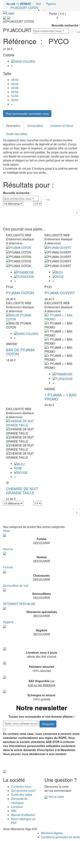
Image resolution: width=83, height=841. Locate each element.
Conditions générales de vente (60, 837)
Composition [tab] (35, 125)
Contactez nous (21, 786)
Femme (8, 567)
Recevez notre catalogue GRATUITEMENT (35, 765)
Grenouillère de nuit (15, 586)
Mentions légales (52, 833)
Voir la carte (56, 797)
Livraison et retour (61, 125)
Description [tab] (13, 125)
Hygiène (8, 622)
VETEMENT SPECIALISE (19, 604)
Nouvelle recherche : (66, 25)
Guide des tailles (16, 134)
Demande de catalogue (19, 801)
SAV (13, 811)
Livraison (17, 807)
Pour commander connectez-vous (27, 114)
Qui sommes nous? (23, 790)
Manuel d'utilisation (23, 815)
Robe (6, 531)
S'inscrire (48, 724)
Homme (8, 549)
